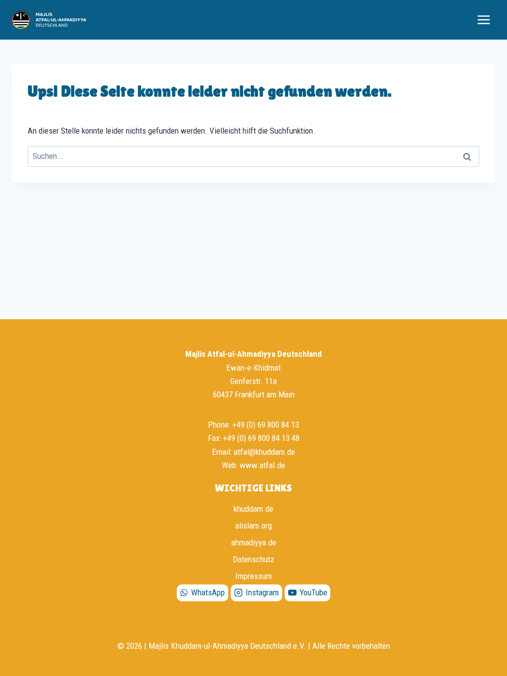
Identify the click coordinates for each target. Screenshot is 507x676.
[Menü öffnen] (483, 19)
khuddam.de (253, 509)
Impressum (253, 576)
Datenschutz (253, 559)
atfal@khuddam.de (264, 452)
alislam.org (253, 526)
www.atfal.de (262, 465)
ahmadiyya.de (253, 542)
